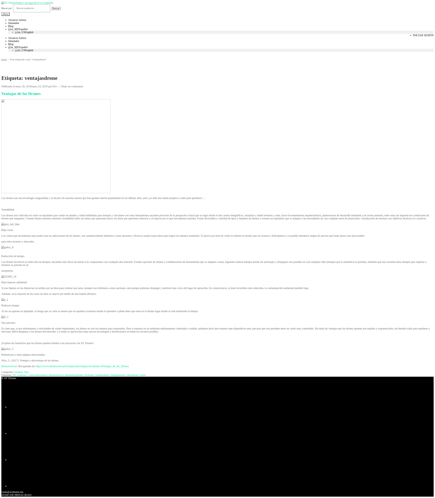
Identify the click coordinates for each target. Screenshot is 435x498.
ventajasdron (102, 375)
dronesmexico (56, 375)
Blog (10, 26)
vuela (142, 375)
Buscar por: (6, 8)
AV (14, 375)
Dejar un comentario (72, 86)
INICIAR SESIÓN (423, 35)
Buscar (55, 8)
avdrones (22, 375)
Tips (26, 372)
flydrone (89, 375)
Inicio (4, 59)
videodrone (132, 375)
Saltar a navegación (26, 2)
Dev (55, 86)
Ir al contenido (45, 2)
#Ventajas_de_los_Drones (115, 366)
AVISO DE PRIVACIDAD (16, 495)
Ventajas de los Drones (21, 93)
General (18, 372)
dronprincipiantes (74, 375)
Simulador (13, 23)
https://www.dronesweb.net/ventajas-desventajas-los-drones (67, 366)
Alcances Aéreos (17, 20)
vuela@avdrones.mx (12, 492)
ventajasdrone (117, 375)
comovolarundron (37, 375)
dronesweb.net (9, 366)
